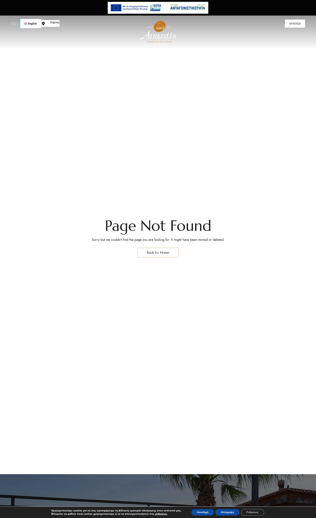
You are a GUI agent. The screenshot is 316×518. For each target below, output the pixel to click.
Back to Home (158, 252)
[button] (295, 24)
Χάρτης (55, 22)
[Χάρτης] (43, 23)
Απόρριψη (227, 512)
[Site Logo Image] (158, 31)
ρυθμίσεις (161, 514)
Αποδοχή (202, 512)
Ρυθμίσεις (253, 512)
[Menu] (14, 23)
